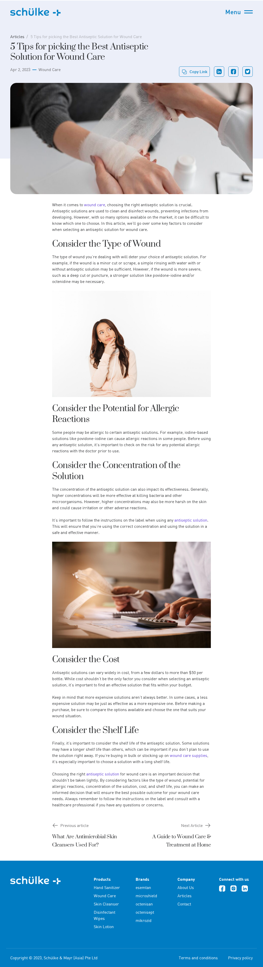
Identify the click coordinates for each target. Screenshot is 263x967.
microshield (146, 895)
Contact (184, 903)
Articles (17, 36)
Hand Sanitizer (107, 887)
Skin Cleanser (106, 903)
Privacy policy (240, 957)
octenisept (145, 912)
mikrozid (144, 920)
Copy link (199, 71)
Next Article (192, 825)
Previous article (74, 825)
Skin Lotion (104, 926)
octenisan (144, 903)
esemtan (143, 887)
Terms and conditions (198, 957)
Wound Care (50, 69)
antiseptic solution (190, 520)
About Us (185, 887)
